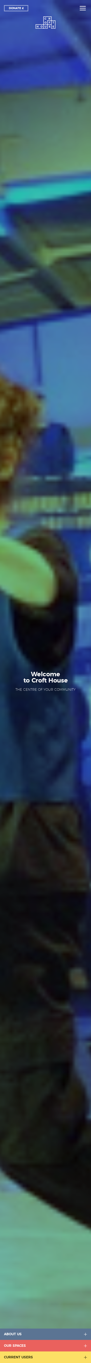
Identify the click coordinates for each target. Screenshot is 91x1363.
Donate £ (16, 8)
